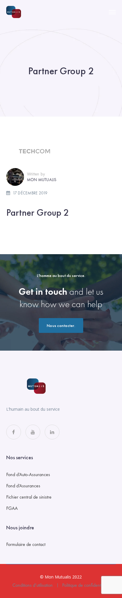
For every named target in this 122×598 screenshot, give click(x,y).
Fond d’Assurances (23, 486)
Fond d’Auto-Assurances (28, 474)
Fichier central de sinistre (29, 497)
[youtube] (32, 432)
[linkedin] (52, 432)
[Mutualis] (13, 11)
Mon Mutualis (42, 179)
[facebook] (13, 432)
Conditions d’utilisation (32, 585)
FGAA (12, 508)
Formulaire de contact (25, 544)
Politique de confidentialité (85, 585)
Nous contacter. (61, 325)
